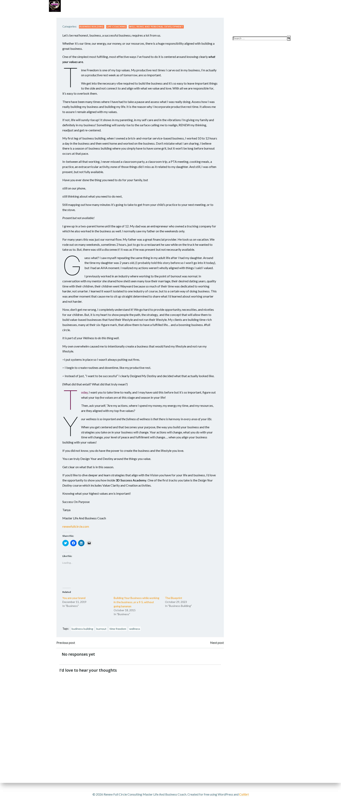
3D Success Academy (156, 16)
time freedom (118, 628)
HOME (284, 24)
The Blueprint (173, 598)
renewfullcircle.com (75, 526)
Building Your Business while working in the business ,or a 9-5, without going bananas (136, 602)
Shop (183, 16)
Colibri (244, 794)
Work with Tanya (74, 16)
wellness (134, 628)
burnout (101, 628)
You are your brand (73, 598)
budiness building (82, 628)
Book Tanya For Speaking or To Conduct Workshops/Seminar (241, 16)
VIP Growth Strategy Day (114, 16)
